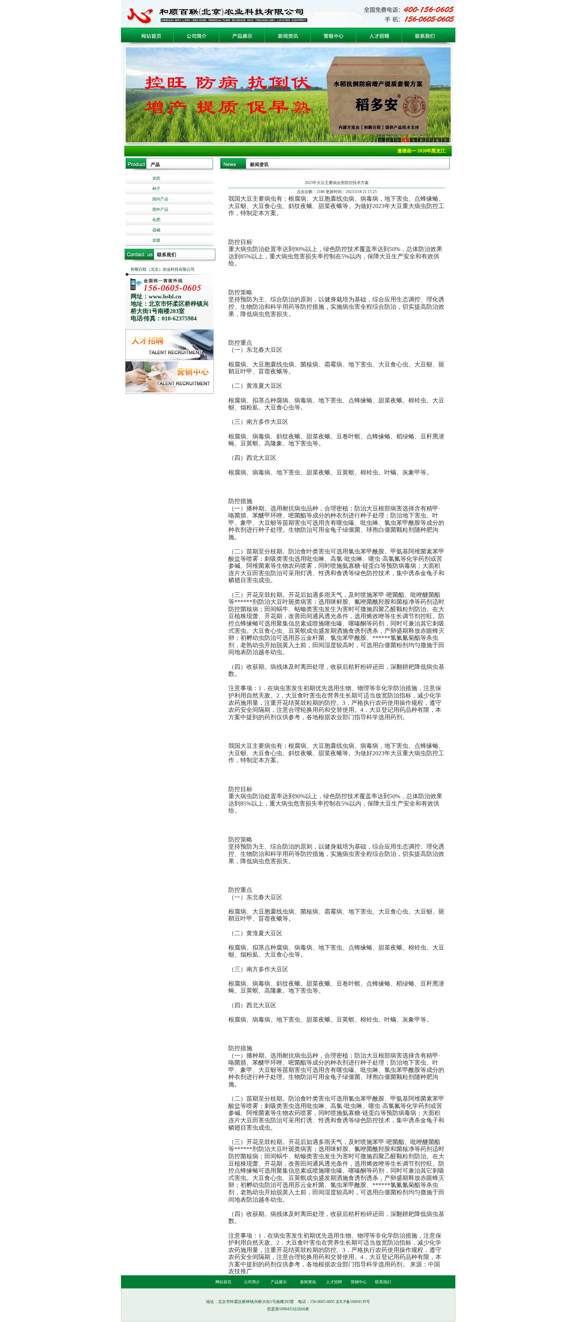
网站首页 (223, 1282)
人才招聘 (334, 1282)
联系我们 (383, 1282)
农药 (156, 178)
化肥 (156, 219)
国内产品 (160, 199)
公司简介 (252, 1282)
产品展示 (279, 1282)
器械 (156, 230)
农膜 (156, 240)
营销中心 (359, 1282)
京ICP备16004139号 (353, 1301)
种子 (156, 188)
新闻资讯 (308, 1282)
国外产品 (160, 209)
